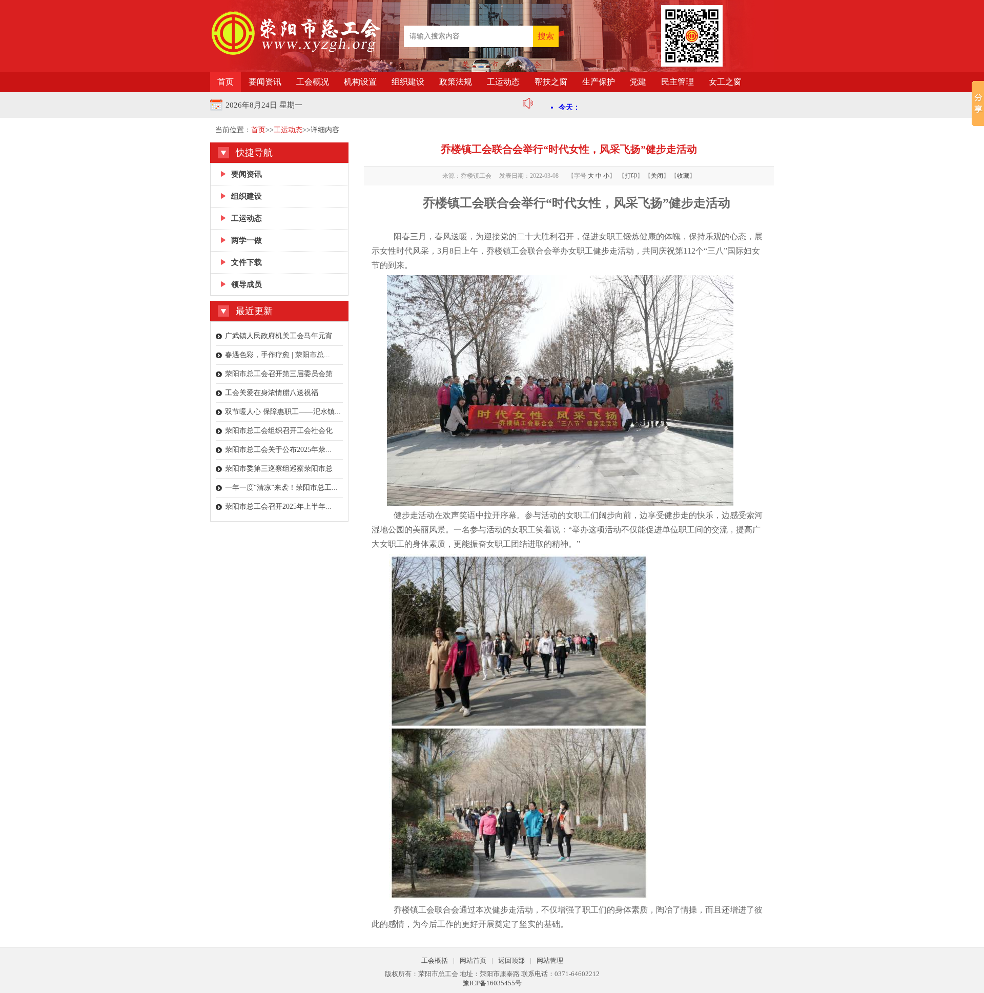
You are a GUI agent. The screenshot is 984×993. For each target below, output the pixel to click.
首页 (225, 81)
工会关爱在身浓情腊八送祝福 (271, 393)
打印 (631, 175)
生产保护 (598, 81)
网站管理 (550, 960)
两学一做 (246, 240)
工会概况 (312, 81)
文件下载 (246, 262)
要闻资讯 (265, 81)
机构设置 (360, 81)
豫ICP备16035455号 (492, 983)
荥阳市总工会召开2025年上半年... (278, 506)
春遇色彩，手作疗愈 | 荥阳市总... (277, 355)
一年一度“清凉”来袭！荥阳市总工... (281, 487)
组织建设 (408, 81)
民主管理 (677, 81)
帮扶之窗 (551, 81)
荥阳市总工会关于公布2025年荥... (278, 449)
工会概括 (434, 960)
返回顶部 (511, 960)
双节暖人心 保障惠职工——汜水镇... (283, 412)
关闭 (657, 175)
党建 (638, 81)
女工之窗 (725, 81)
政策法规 (455, 81)
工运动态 (503, 81)
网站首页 (473, 960)
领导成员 (246, 284)
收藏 (683, 175)
